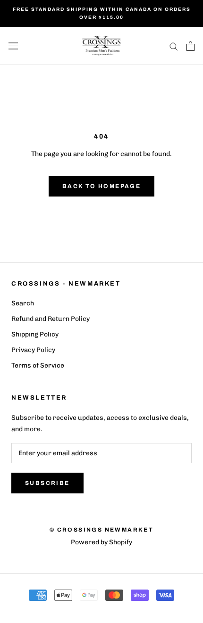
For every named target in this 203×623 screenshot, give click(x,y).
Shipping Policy (35, 334)
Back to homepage (101, 186)
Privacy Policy (33, 350)
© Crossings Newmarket (101, 529)
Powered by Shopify (101, 542)
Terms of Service (37, 365)
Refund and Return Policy (50, 319)
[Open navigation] (13, 45)
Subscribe (47, 483)
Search (22, 303)
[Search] (173, 46)
